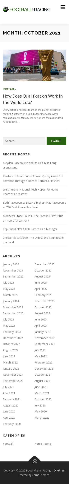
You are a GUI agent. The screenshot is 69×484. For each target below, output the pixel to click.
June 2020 (9, 411)
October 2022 (11, 344)
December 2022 (13, 338)
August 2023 (42, 313)
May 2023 (9, 325)
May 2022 (40, 356)
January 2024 (11, 301)
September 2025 (13, 276)
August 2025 (42, 276)
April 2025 (40, 289)
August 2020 (10, 405)
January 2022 (11, 368)
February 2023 (12, 332)
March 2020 (41, 417)
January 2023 (42, 332)
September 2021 (13, 381)
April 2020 (9, 417)
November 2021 (13, 374)
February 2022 (43, 362)
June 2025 (40, 282)
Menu (62, 7)
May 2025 (9, 289)
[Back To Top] (34, 461)
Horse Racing (42, 443)
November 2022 (44, 338)
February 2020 (12, 424)
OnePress (60, 470)
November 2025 (13, 270)
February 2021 (12, 399)
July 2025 (8, 282)
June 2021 (40, 387)
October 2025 (43, 270)
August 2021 (42, 381)
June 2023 (40, 319)
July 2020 (40, 405)
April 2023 (40, 325)
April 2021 (9, 393)
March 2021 (41, 393)
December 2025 (44, 264)
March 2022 (10, 362)
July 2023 (8, 319)
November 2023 (13, 307)
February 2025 (43, 295)
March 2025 (10, 295)
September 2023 (13, 313)
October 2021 (43, 374)
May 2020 (40, 411)
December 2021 (44, 368)
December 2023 (44, 301)
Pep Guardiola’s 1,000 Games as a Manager (30, 229)
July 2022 (40, 350)
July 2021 (8, 387)
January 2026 (11, 264)
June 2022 (9, 356)
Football (9, 88)
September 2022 (44, 344)
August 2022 (10, 350)
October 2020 (43, 399)
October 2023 (43, 307)
